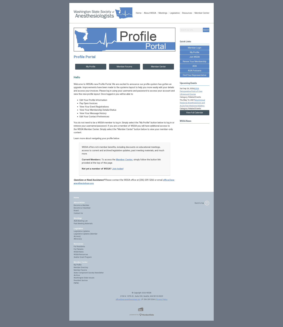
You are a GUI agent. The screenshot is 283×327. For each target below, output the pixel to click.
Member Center (158, 66)
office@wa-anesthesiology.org (128, 299)
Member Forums (124, 66)
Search (206, 30)
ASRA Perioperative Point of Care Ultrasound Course (191, 91)
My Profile (90, 66)
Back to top (199, 203)
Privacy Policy (161, 299)
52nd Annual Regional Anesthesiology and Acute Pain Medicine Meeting (192, 103)
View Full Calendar (194, 112)
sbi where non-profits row (144, 309)
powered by (134, 315)
